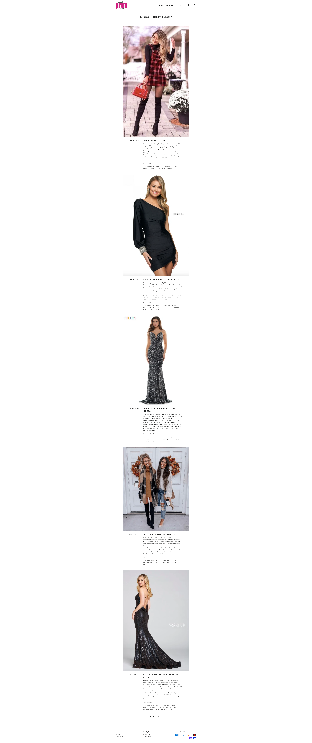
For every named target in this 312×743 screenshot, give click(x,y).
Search (117, 732)
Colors (176, 439)
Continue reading (148, 163)
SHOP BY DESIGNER (166, 5)
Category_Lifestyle (171, 166)
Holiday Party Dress (151, 709)
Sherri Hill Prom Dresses (153, 309)
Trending (144, 17)
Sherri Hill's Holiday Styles (161, 279)
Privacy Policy (147, 734)
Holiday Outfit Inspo (156, 140)
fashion (146, 168)
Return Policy (119, 736)
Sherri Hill (176, 307)
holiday (154, 168)
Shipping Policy (147, 732)
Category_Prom (149, 307)
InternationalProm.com (190, 732)
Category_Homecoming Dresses (159, 437)
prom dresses (166, 709)
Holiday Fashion (165, 168)
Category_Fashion (154, 166)
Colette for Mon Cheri (152, 707)
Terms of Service (147, 736)
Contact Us (118, 734)
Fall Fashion (148, 562)
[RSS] (171, 17)
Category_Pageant (170, 305)
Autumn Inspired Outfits (159, 534)
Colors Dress (148, 441)
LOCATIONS (181, 5)
